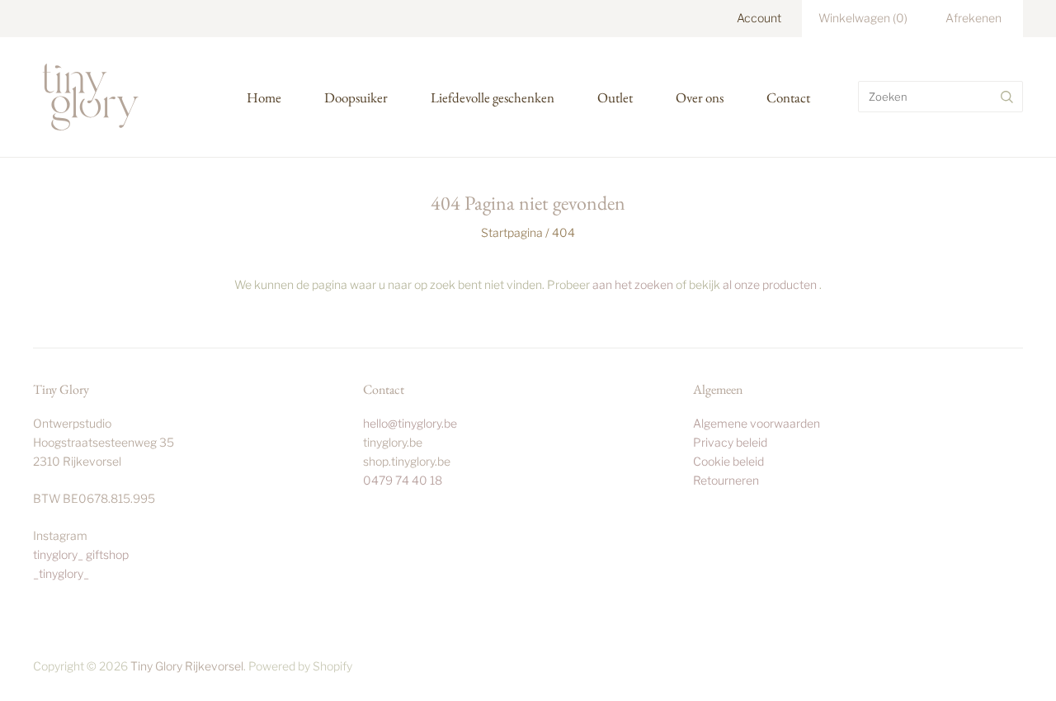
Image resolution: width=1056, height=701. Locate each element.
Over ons (700, 97)
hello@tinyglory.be (410, 423)
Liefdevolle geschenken (492, 97)
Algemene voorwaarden (756, 423)
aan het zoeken (632, 284)
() (863, 18)
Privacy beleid (730, 442)
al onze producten (770, 284)
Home (264, 97)
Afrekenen (973, 18)
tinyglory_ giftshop (81, 554)
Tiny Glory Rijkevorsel (186, 666)
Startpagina (512, 232)
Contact (788, 97)
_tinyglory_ (61, 573)
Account (759, 18)
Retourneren (726, 480)
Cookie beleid (728, 461)
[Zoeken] (1007, 96)
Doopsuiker (356, 97)
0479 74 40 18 (402, 480)
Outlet (615, 97)
